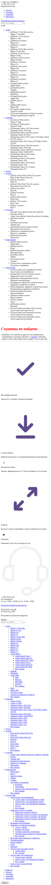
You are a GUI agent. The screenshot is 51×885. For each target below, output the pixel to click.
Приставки (14, 772)
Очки (12, 844)
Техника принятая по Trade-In (22, 695)
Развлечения (11, 240)
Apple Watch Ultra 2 (23, 663)
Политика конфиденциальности (14, 605)
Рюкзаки (13, 847)
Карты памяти (16, 842)
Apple (8, 30)
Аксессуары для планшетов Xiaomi (29, 859)
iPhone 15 (14, 648)
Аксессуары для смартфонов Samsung (30, 804)
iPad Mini (19, 682)
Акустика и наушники (19, 782)
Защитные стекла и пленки (21, 810)
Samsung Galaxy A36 (18, 720)
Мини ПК (14, 690)
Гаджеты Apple (16, 692)
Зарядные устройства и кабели (22, 825)
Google (8, 173)
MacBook (14, 673)
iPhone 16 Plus (16, 641)
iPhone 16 (14, 643)
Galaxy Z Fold (15, 703)
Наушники (19, 787)
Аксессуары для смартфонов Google (29, 800)
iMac (12, 688)
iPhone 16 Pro (15, 639)
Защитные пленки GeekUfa (26, 812)
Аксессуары (10, 268)
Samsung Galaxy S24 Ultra (20, 714)
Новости (9, 870)
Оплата (9, 10)
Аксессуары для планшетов (21, 855)
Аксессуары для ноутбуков (21, 864)
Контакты (10, 17)
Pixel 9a (13, 740)
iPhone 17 (14, 635)
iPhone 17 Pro (15, 630)
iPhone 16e (14, 645)
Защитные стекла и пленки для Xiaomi (30, 817)
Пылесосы (14, 765)
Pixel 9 (13, 742)
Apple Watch (15, 654)
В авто (13, 757)
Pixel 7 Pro (14, 746)
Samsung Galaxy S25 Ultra (20, 705)
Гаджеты (9, 210)
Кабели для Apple (22, 830)
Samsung (9, 118)
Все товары (19, 669)
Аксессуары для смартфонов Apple (29, 802)
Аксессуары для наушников (26, 789)
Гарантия (9, 15)
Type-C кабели (21, 827)
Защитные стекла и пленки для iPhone (30, 819)
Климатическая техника (20, 761)
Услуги (18, 806)
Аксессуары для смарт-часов (22, 849)
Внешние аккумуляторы (20, 823)
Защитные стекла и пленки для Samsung (31, 815)
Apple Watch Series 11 (23, 658)
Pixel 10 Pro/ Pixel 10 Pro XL (21, 733)
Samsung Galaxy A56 (18, 718)
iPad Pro (18, 684)
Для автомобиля (16, 840)
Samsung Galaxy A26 (18, 722)
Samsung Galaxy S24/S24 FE (21, 716)
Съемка (13, 780)
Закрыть (5, 883)
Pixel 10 (13, 735)
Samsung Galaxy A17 (18, 725)
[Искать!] (24, 23)
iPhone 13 (14, 652)
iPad (17, 678)
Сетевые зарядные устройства (27, 832)
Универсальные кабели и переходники (30, 834)
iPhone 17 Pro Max (17, 628)
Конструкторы (16, 776)
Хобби (13, 778)
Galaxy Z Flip (15, 701)
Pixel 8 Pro (14, 744)
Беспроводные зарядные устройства (25, 838)
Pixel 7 (13, 748)
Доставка (9, 12)
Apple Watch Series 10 (23, 665)
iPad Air (18, 680)
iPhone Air (14, 633)
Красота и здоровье (18, 763)
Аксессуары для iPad (23, 857)
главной (34, 337)
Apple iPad (14, 675)
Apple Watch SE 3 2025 (24, 660)
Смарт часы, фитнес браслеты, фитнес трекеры (29, 755)
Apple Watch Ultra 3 (23, 656)
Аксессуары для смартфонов (22, 797)
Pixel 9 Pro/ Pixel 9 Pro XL (20, 737)
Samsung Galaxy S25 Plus (20, 707)
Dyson (8, 171)
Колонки (18, 785)
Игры (12, 774)
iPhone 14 (14, 650)
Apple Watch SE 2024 (23, 667)
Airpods (13, 671)
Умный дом (15, 759)
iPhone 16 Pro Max (17, 637)
